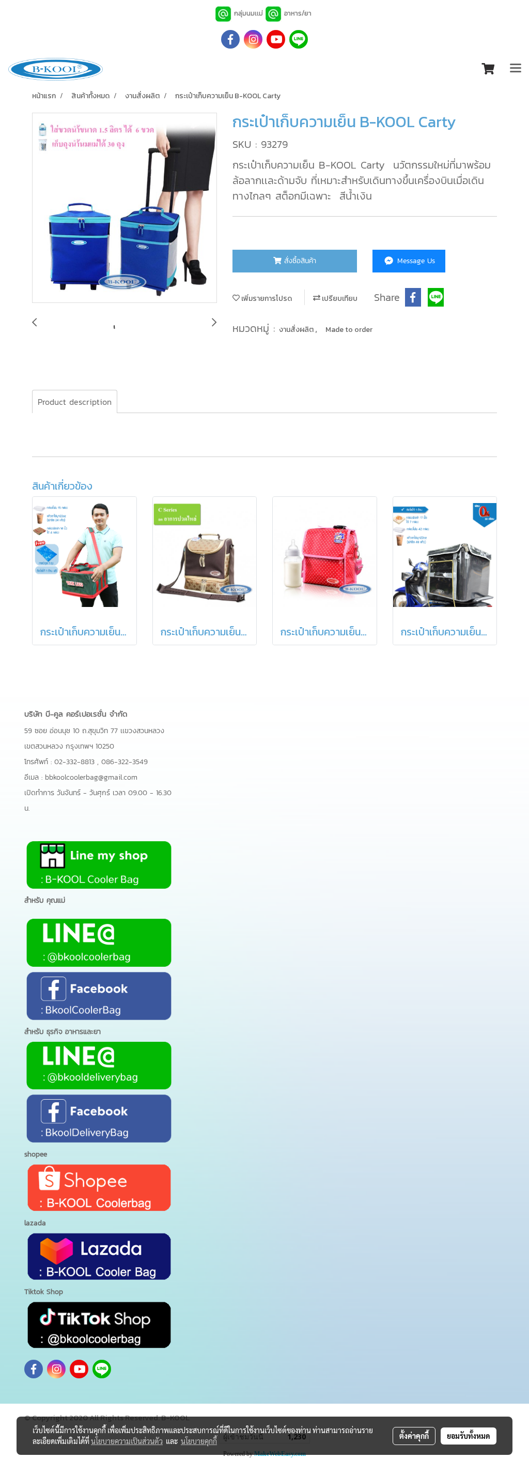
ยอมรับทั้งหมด (468, 1435)
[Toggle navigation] (515, 69)
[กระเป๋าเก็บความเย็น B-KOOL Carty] (124, 208)
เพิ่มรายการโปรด (266, 298)
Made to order (348, 329)
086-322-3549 (124, 761)
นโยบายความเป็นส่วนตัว (127, 1441)
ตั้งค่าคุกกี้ (414, 1435)
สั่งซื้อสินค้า (299, 260)
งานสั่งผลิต (297, 329)
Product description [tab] (75, 402)
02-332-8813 (75, 761)
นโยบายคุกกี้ (199, 1441)
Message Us (415, 260)
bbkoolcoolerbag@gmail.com (91, 777)
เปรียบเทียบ (338, 298)
